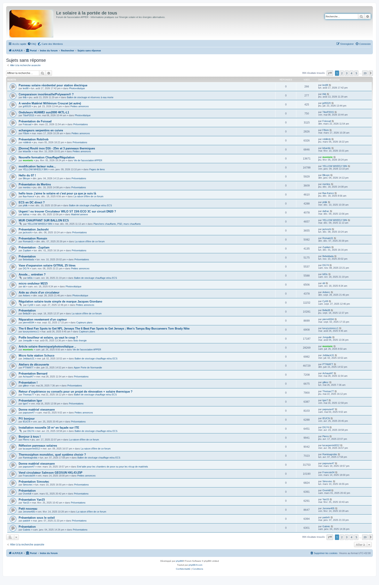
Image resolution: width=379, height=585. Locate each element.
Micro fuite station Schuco (36, 355)
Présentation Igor (30, 400)
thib (25, 97)
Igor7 (25, 403)
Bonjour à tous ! (30, 436)
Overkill (27, 493)
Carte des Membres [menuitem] (52, 44)
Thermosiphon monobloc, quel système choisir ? (52, 454)
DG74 (26, 268)
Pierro (26, 439)
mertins (27, 187)
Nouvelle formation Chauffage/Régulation (47, 157)
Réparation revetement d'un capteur (43, 319)
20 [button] (364, 73)
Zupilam (27, 250)
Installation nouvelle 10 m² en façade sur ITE (49, 427)
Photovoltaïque (77, 88)
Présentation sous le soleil (37, 517)
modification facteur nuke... (37, 166)
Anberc (26, 295)
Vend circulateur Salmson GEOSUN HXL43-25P (50, 472)
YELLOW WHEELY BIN (35, 169)
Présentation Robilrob (33, 139)
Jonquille (27, 340)
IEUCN (26, 421)
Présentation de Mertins (35, 184)
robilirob (27, 142)
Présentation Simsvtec (34, 481)
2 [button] (342, 73)
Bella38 (26, 313)
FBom (26, 133)
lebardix (27, 151)
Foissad (27, 124)
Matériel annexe (79, 214)
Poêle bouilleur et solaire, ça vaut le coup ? (48, 337)
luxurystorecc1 (31, 331)
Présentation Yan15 (32, 499)
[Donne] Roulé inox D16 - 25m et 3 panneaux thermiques (57, 148)
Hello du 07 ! (27, 175)
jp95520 (27, 106)
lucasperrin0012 (31, 448)
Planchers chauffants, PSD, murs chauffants (117, 224)
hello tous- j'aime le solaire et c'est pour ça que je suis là (57, 193)
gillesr (26, 385)
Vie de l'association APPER (88, 160)
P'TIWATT (28, 367)
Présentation (27, 256)
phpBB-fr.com (195, 565)
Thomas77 (28, 394)
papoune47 (29, 412)
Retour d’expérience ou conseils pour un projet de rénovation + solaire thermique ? (75, 391)
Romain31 (28, 241)
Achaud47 (28, 376)
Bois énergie (80, 340)
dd (24, 286)
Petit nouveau (28, 508)
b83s (30, 278)
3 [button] (346, 73)
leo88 (26, 88)
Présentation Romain (33, 238)
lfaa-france (28, 196)
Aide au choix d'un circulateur (39, 292)
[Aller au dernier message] (330, 85)
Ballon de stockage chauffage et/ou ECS (90, 205)
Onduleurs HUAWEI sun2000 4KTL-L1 (44, 112)
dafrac (26, 214)
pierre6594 (28, 322)
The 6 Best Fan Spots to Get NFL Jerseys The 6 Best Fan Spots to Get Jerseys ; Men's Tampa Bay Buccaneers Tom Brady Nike (104, 328)
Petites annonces (79, 106)
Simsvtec (28, 484)
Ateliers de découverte (34, 364)
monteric (28, 160)
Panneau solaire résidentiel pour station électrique (53, 85)
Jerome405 (29, 511)
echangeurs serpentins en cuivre (41, 130)
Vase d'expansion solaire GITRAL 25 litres (47, 265)
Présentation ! (28, 382)
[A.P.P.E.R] (31, 22)
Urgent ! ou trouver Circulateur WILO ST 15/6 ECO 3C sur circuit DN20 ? (67, 211)
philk (25, 205)
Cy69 (30, 305)
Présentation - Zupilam (34, 247)
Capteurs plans (84, 322)
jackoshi (27, 232)
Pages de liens (97, 169)
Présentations (80, 124)
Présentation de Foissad (35, 121)
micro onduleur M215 (33, 283)
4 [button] (351, 73)
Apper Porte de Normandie (88, 367)
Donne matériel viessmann (37, 409)
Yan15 (26, 502)
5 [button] (356, 73)
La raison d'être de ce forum (88, 196)
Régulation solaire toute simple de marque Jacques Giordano (60, 301)
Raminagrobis (30, 457)
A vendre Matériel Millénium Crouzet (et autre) (50, 103)
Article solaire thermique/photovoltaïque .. (47, 346)
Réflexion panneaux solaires (38, 445)
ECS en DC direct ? (32, 202)
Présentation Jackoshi (34, 229)
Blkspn (26, 178)
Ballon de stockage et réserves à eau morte (90, 97)
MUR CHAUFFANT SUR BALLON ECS (44, 220)
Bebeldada (28, 259)
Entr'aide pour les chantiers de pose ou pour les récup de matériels (112, 466)
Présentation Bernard (33, 373)
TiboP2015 (28, 115)
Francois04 (29, 475)
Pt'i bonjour (27, 418)
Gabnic (26, 529)
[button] (330, 73)
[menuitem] (31, 44)
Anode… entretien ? (32, 274)
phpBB (179, 561)
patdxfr (26, 520)
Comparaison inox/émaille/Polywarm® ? (46, 94)
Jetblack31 (28, 358)
